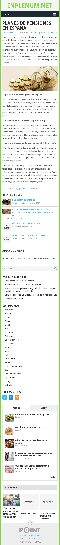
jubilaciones (12, 189)
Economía (34, 33)
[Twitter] (4, 397)
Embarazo (9, 336)
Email (38, 542)
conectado (26, 258)
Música (8, 351)
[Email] (11, 397)
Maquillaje (9, 344)
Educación (9, 332)
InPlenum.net (30, 5)
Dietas (7, 325)
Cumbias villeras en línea (15, 299)
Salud (7, 370)
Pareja (7, 362)
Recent (43, 408)
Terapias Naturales (13, 374)
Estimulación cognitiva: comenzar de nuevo (23, 284)
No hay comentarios (49, 33)
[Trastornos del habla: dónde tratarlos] (48, 502)
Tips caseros (10, 377)
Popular (16, 408)
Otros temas (10, 359)
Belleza (8, 313)
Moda (7, 347)
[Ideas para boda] (30, 502)
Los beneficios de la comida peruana (33, 414)
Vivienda (8, 385)
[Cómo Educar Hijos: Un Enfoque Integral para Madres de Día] (11, 500)
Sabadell (33, 189)
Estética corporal (12, 340)
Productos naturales (13, 366)
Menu (6, 14)
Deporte (8, 321)
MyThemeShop (34, 539)
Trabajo (8, 381)
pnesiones (23, 189)
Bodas (7, 317)
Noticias (8, 355)
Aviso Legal (25, 542)
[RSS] (17, 397)
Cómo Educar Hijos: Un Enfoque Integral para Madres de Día (31, 295)
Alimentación (10, 310)
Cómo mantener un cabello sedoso (19, 281)
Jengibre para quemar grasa (29, 427)
